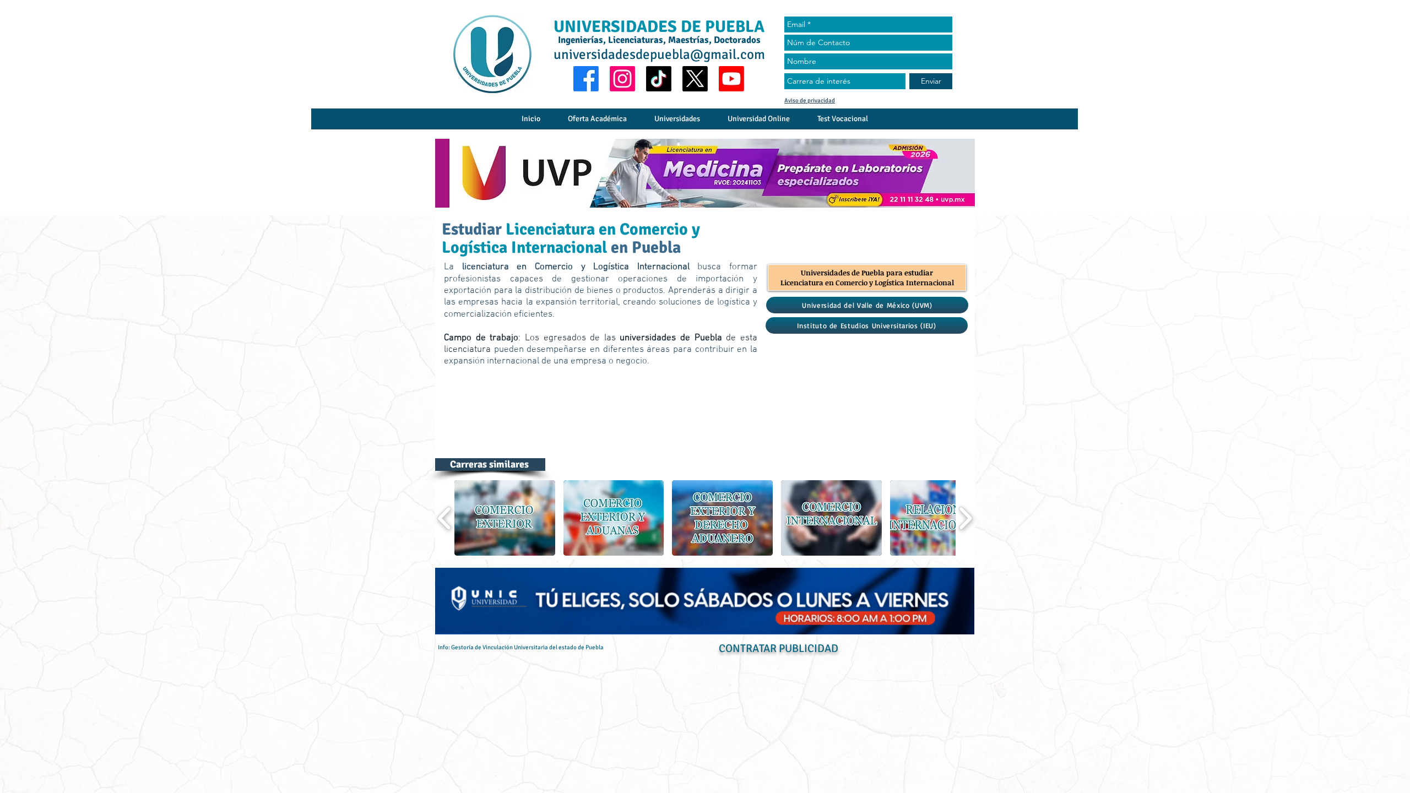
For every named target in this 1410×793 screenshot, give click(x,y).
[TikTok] (658, 78)
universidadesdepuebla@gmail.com (659, 54)
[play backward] (444, 518)
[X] (695, 78)
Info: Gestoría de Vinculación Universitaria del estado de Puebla (521, 647)
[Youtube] (731, 78)
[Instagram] (622, 78)
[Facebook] (586, 78)
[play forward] (965, 518)
